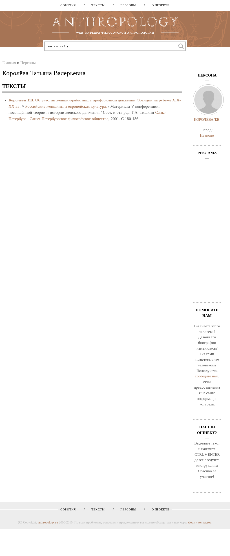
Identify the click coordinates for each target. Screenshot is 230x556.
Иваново (207, 135)
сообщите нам (206, 376)
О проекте (159, 5)
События (68, 5)
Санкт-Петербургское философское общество (69, 118)
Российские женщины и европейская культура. (66, 106)
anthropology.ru (48, 522)
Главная (9, 62)
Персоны (126, 5)
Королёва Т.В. (21, 100)
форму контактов (199, 522)
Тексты (96, 5)
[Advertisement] (207, 228)
